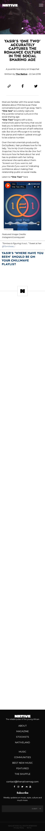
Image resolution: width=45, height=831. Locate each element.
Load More (22, 699)
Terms (29, 828)
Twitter (22, 787)
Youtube (30, 787)
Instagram (18, 787)
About (22, 725)
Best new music (22, 763)
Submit (35, 809)
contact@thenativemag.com (22, 781)
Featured (22, 768)
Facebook (14, 787)
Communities (22, 757)
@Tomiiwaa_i (8, 246)
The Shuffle (22, 774)
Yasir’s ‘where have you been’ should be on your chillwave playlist (22, 258)
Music (22, 751)
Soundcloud (26, 787)
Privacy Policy (19, 828)
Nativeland (22, 742)
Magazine (22, 731)
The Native (21, 74)
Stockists (22, 737)
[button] (23, 28)
